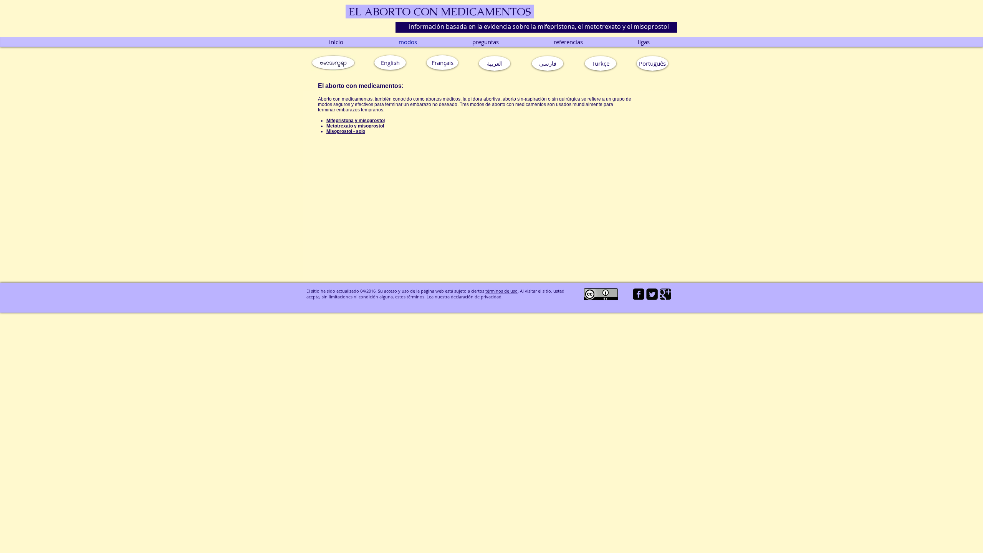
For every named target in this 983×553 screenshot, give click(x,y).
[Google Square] (665, 294)
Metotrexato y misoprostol (355, 126)
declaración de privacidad (476, 297)
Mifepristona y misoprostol (355, 120)
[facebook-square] (638, 294)
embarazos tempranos (359, 110)
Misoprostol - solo (345, 131)
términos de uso (501, 291)
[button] (652, 63)
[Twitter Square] (652, 294)
